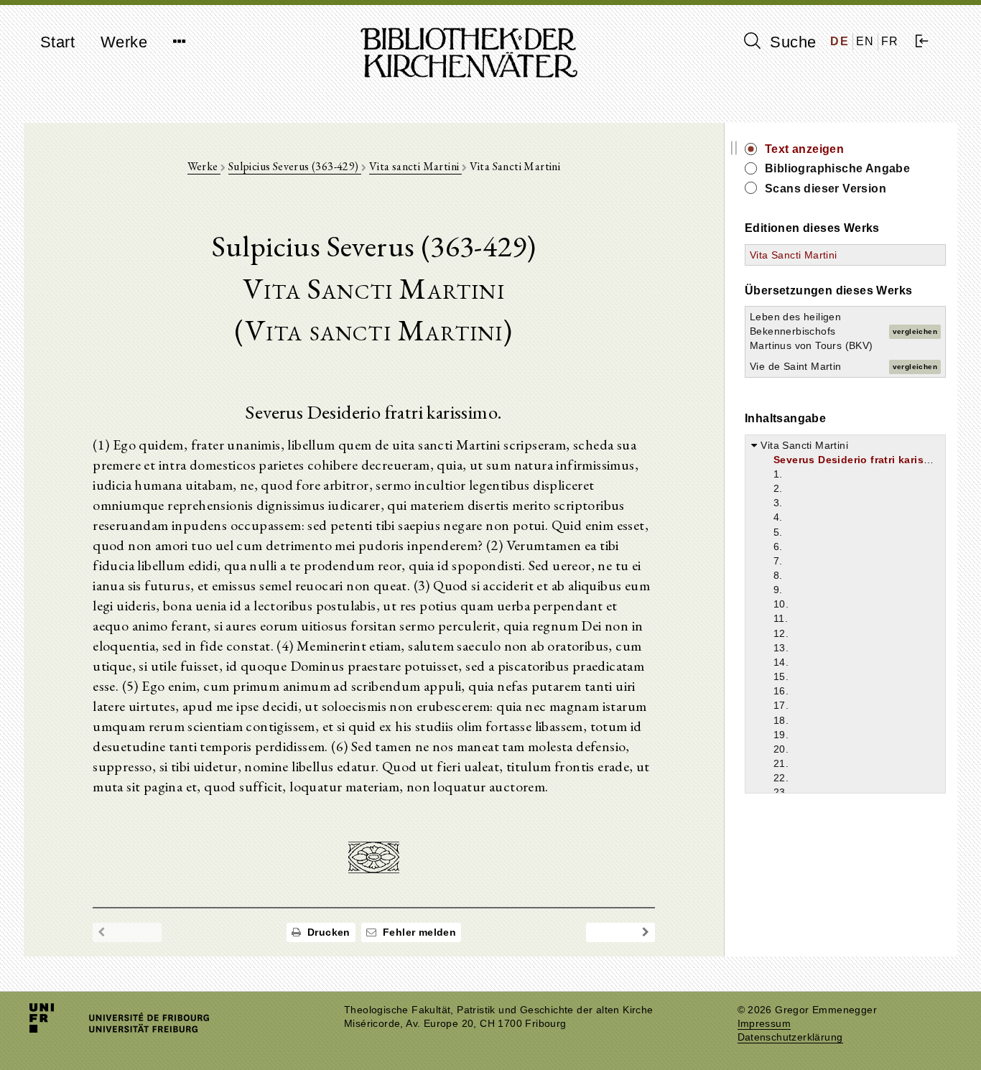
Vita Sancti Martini (793, 255)
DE (839, 41)
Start (57, 42)
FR (890, 41)
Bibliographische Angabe (837, 168)
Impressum (764, 1023)
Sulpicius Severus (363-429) (294, 166)
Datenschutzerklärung (790, 1037)
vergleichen (915, 331)
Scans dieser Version (825, 188)
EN (865, 41)
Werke (124, 42)
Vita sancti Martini (415, 166)
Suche (791, 42)
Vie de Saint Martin (796, 366)
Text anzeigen (804, 149)
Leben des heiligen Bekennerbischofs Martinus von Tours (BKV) (811, 331)
